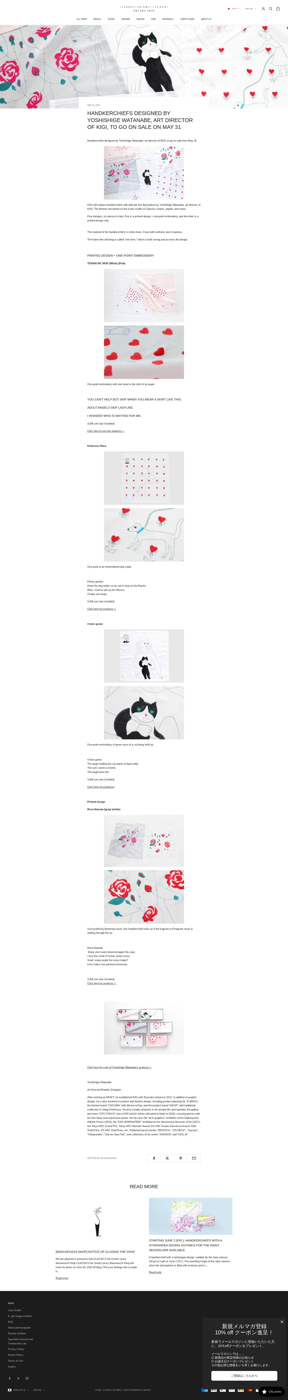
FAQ (10, 1321)
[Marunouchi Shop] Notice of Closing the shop (95, 1251)
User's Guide (187, 19)
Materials (168, 19)
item (153, 19)
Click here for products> (101, 787)
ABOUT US (206, 19)
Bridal (97, 19)
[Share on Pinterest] (180, 1158)
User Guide (14, 1310)
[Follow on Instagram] (27, 1378)
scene (111, 19)
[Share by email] (194, 1158)
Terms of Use (15, 1360)
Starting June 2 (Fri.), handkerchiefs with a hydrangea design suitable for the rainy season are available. (185, 1245)
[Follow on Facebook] (9, 1378)
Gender (125, 19)
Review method (17, 1333)
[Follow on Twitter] (18, 1378)
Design (140, 19)
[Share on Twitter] (167, 1158)
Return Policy (15, 1354)
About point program (19, 1327)
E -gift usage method (20, 1316)
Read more (62, 1278)
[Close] (282, 1322)
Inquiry (12, 1366)
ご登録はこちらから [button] (244, 1375)
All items (82, 19)
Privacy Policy (16, 1349)
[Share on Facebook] (153, 1158)
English (249, 9)
